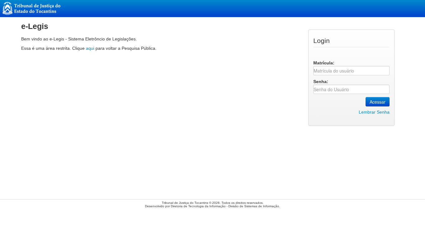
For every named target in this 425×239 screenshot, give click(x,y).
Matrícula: (323, 62)
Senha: (320, 81)
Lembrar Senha (374, 112)
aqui (90, 48)
